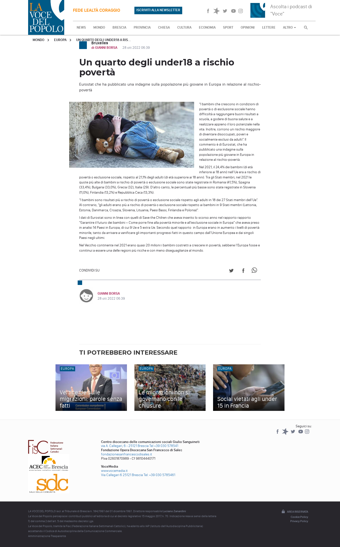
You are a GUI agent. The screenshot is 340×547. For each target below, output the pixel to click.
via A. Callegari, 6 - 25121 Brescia (125, 446)
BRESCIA (119, 27)
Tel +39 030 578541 (163, 446)
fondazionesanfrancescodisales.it (126, 454)
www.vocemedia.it (114, 471)
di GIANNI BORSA (104, 48)
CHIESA (164, 27)
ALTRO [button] (288, 27)
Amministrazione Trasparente (47, 536)
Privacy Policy (299, 521)
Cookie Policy (299, 517)
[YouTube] (301, 434)
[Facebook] (278, 434)
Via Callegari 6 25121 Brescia (122, 475)
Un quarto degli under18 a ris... (103, 40)
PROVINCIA (142, 27)
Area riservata (297, 511)
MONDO (99, 27)
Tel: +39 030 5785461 (159, 475)
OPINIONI (248, 27)
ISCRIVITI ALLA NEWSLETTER (158, 10)
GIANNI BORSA (109, 293)
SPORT (228, 27)
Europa (60, 40)
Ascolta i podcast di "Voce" (291, 10)
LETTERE (269, 27)
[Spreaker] (285, 434)
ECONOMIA (207, 27)
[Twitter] (293, 434)
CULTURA (184, 27)
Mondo (38, 40)
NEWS (81, 27)
